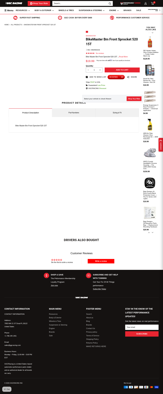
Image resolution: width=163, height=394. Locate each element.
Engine (112, 10)
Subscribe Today (99, 289)
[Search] (110, 3)
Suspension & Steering (90, 10)
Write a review (101, 261)
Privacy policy (91, 332)
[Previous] (149, 33)
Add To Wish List (97, 77)
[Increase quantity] (100, 70)
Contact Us (90, 328)
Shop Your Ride (134, 99)
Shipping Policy (92, 339)
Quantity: (89, 66)
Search (89, 314)
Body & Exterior (43, 10)
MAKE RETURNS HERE (96, 346)
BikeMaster (91, 36)
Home (6, 25)
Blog (88, 321)
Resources (21, 10)
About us (89, 318)
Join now (54, 285)
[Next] (152, 233)
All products (16, 25)
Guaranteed (96, 85)
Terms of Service (92, 336)
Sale (138, 10)
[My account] (145, 3)
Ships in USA (93, 82)
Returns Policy (92, 343)
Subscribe (142, 334)
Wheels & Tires (66, 10)
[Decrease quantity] (88, 70)
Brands (127, 10)
